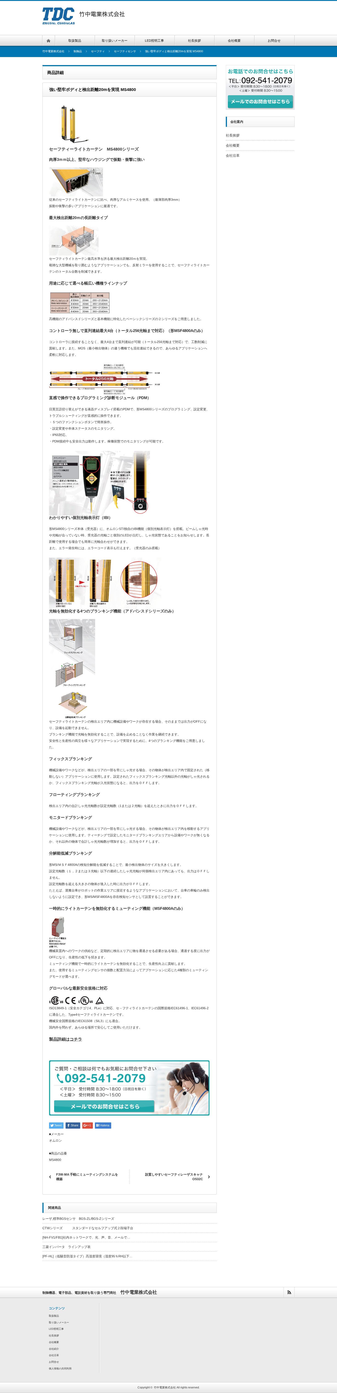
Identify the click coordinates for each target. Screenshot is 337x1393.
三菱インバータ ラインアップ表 (66, 1247)
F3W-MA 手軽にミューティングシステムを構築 (87, 1177)
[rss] (289, 1292)
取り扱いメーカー (59, 1322)
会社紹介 (54, 1348)
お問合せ (54, 1361)
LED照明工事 (56, 1328)
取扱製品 (54, 1315)
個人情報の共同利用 (60, 1368)
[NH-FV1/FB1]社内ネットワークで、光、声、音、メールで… (86, 1237)
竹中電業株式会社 (165, 1387)
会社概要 (233, 145)
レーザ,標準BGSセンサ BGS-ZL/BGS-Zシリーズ (78, 1218)
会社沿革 (233, 155)
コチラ (76, 1039)
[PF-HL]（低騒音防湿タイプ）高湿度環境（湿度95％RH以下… (87, 1256)
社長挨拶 (233, 135)
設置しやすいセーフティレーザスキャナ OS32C (174, 1177)
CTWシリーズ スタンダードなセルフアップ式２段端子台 (87, 1228)
